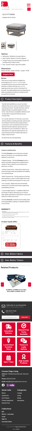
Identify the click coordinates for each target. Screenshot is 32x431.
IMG (3, 411)
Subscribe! (25, 317)
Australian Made (7, 421)
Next (29, 284)
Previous (2, 284)
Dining (19, 398)
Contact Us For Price (9, 17)
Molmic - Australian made (8, 415)
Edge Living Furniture (20, 426)
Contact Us (5, 395)
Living (19, 395)
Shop (21, 86)
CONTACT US (16, 82)
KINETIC (4, 419)
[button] (6, 9)
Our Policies (5, 398)
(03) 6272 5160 (11, 311)
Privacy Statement (7, 400)
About (3, 393)
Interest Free (6, 403)
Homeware (20, 400)
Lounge (19, 393)
